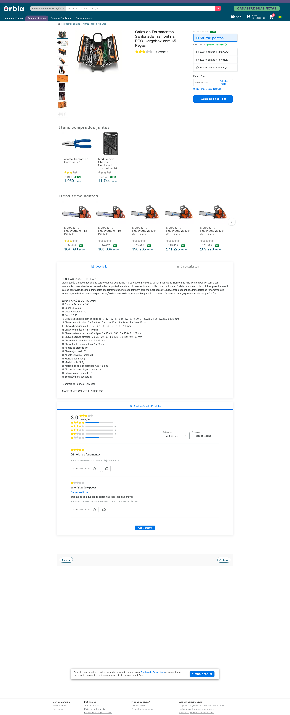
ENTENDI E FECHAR (202, 674)
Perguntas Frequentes (142, 709)
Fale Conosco (138, 706)
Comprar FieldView (61, 18)
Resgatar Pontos (37, 18)
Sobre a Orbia (59, 706)
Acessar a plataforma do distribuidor (196, 713)
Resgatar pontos (71, 24)
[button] (281, 17)
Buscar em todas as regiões (48, 8)
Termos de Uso (91, 706)
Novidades (58, 709)
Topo (224, 560)
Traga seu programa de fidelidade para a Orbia (201, 706)
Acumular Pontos (14, 18)
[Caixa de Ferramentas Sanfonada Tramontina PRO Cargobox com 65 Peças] (62, 34)
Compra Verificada (80, 492)
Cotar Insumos (84, 18)
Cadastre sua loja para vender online (196, 709)
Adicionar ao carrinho (213, 98)
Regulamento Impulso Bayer (98, 713)
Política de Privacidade (153, 672)
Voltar (67, 560)
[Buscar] (218, 8)
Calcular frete (224, 82)
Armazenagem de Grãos (95, 24)
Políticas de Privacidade (95, 709)
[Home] (14, 8)
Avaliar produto (145, 528)
